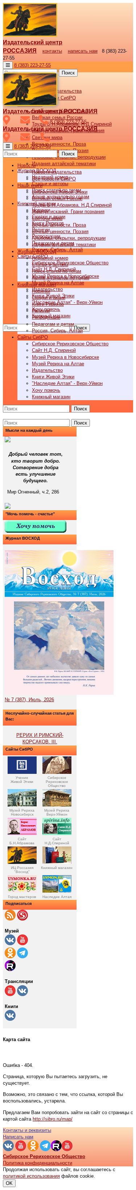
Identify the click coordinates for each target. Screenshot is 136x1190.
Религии (41, 310)
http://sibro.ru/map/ (53, 1119)
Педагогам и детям (53, 324)
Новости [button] (26, 165)
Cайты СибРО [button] (32, 337)
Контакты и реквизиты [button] (27, 1130)
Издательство (47, 370)
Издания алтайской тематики (64, 163)
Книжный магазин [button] (36, 284)
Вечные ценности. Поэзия (60, 231)
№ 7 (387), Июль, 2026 (29, 699)
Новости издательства (57, 172)
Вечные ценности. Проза (59, 144)
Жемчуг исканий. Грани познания (68, 211)
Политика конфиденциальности (37, 1163)
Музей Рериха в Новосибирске (65, 357)
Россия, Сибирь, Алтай (57, 249)
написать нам (83, 51)
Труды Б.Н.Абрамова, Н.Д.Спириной (72, 205)
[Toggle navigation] (8, 65)
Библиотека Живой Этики (59, 192)
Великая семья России (57, 198)
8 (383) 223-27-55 (32, 65)
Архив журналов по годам (60, 277)
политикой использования (31, 1176)
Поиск (68, 73)
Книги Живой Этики (53, 376)
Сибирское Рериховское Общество (70, 262)
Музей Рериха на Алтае (58, 282)
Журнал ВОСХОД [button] (36, 251)
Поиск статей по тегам (56, 271)
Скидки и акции (48, 297)
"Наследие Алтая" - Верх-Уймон (67, 302)
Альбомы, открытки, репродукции (69, 238)
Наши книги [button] (29, 185)
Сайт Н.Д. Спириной (54, 350)
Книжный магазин (51, 396)
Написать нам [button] (18, 1137)
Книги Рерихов (48, 304)
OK (9, 1183)
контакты (52, 51)
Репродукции (46, 317)
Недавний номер (50, 258)
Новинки (41, 291)
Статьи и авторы (50, 183)
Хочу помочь (46, 390)
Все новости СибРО (54, 179)
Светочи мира (47, 218)
